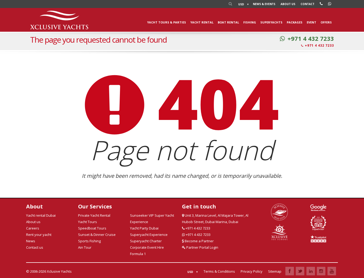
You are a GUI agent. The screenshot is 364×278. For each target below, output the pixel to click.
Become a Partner (199, 241)
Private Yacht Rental (94, 215)
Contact (307, 4)
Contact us (34, 247)
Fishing (249, 22)
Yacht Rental (201, 22)
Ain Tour (84, 247)
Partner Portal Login (201, 247)
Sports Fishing (89, 241)
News (264, 4)
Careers (32, 228)
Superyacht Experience (149, 234)
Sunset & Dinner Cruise (97, 234)
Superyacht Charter (146, 241)
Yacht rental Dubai (41, 215)
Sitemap (274, 271)
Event (311, 22)
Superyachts (271, 22)
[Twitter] (300, 271)
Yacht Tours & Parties (166, 22)
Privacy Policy (251, 271)
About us (288, 4)
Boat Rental (228, 22)
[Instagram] (321, 271)
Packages (294, 22)
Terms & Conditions (219, 271)
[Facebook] (289, 271)
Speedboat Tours (92, 228)
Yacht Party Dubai (144, 228)
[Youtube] (331, 271)
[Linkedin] (310, 271)
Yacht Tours (87, 221)
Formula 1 (138, 253)
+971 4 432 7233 (311, 39)
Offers (326, 22)
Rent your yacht (38, 234)
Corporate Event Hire (147, 247)
